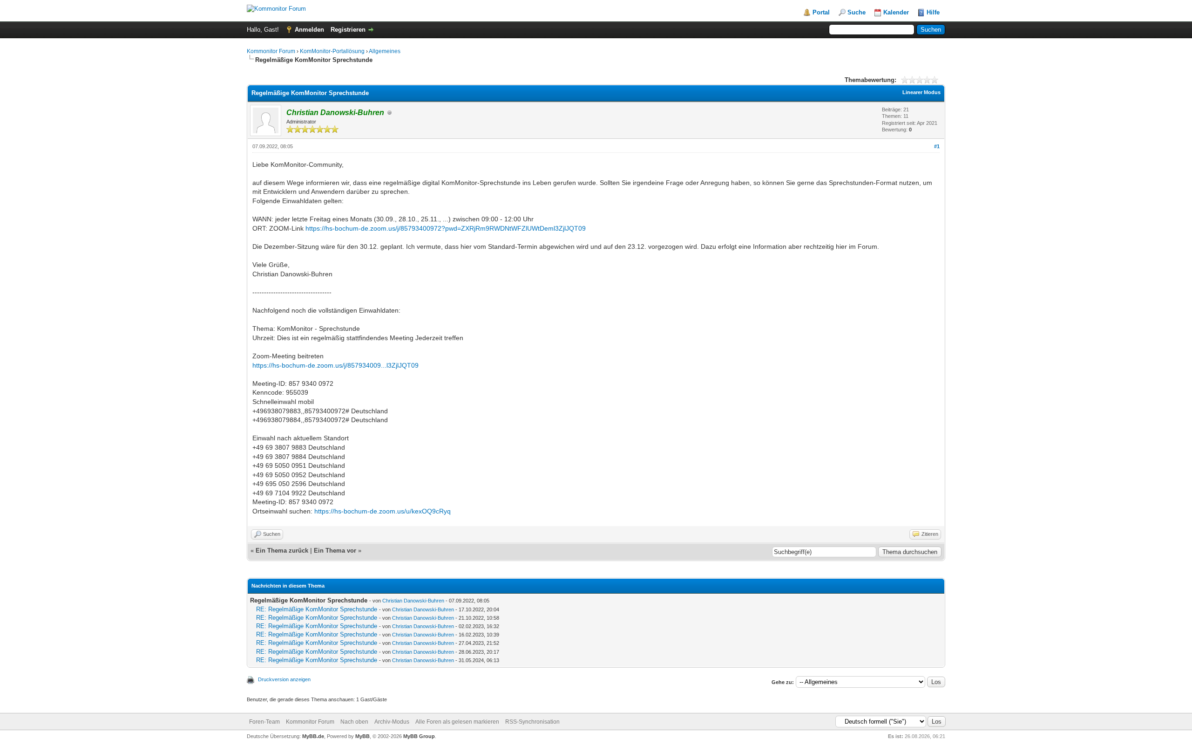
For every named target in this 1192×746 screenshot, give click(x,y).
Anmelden (309, 29)
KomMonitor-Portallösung (332, 51)
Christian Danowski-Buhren (413, 600)
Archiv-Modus (391, 722)
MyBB (362, 736)
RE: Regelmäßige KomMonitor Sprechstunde (316, 609)
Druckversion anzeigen (284, 679)
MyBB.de (313, 736)
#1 (937, 146)
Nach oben (354, 722)
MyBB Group (419, 736)
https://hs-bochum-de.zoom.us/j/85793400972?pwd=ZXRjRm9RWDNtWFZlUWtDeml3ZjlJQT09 (445, 228)
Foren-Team (264, 722)
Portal (821, 12)
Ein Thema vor (335, 550)
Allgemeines (384, 51)
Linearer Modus (921, 92)
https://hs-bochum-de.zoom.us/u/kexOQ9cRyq (382, 511)
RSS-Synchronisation (532, 722)
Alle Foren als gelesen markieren (457, 722)
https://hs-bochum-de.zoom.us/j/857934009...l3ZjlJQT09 (335, 365)
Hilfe (933, 12)
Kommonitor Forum (271, 51)
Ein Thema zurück (282, 550)
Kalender (896, 12)
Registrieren (348, 29)
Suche (856, 12)
